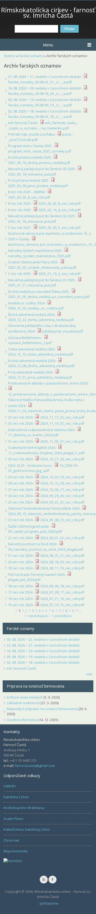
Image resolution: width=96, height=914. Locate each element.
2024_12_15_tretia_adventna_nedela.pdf (40, 354)
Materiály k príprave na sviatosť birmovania (42, 708)
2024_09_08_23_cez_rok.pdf (62, 519)
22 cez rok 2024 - (21, 537)
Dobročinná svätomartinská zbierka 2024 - (42, 429)
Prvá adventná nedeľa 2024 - (31, 372)
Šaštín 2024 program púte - (29, 526)
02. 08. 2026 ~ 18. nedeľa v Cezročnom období (43, 662)
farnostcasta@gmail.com (35, 765)
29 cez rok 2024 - (21, 477)
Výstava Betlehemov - (26, 337)
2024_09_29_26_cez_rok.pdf (62, 495)
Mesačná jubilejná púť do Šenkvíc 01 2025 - (43, 280)
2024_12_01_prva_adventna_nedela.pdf (40, 377)
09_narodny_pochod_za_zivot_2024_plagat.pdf (45, 549)
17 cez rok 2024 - (21, 592)
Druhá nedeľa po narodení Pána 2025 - (39, 291)
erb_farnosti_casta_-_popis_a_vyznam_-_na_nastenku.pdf (43, 125)
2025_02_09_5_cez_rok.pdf (59, 227)
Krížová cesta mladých (25, 697)
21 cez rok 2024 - (21, 555)
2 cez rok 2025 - (20, 273)
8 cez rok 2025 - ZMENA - (27, 191)
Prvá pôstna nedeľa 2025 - (29, 180)
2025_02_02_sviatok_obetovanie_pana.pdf (42, 267)
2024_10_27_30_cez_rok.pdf (62, 459)
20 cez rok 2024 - (21, 561)
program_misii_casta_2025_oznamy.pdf (39, 151)
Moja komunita (15, 851)
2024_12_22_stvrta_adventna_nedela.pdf (41, 319)
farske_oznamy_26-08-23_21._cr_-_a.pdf (40, 82)
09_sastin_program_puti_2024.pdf (35, 531)
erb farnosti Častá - (24, 122)
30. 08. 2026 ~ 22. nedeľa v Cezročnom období (43, 639)
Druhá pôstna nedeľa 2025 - (31, 157)
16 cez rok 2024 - (21, 598)
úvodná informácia (22, 719)
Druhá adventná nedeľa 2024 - (33, 360)
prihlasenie (49, 903)
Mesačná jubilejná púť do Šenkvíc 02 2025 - (43, 216)
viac (89, 673)
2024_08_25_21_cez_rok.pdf (62, 555)
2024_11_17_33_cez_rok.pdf (62, 417)
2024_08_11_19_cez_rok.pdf (62, 568)
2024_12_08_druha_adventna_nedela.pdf (41, 365)
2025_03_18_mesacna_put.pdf (32, 174)
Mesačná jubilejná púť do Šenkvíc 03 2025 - (43, 168)
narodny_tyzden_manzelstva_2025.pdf (39, 255)
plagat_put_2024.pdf (24, 579)
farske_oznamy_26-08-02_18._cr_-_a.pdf (40, 116)
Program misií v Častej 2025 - (31, 145)
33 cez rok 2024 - (21, 417)
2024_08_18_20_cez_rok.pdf (62, 561)
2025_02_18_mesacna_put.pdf (32, 221)
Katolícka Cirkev (16, 796)
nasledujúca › (39, 615)
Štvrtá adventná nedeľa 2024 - (32, 314)
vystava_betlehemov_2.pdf (30, 342)
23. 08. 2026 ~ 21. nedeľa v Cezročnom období (43, 645)
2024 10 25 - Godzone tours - (31, 465)
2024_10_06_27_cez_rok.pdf (62, 489)
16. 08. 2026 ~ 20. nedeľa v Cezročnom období (43, 650)
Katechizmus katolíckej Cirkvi (26, 829)
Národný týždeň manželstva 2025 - (36, 250)
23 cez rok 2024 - (21, 519)
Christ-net (11, 840)
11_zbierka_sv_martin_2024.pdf (33, 434)
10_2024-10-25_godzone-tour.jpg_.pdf (43, 468)
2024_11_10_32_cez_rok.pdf (62, 423)
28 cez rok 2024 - (21, 483)
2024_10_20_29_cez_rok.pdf (62, 477)
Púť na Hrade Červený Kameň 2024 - (37, 574)
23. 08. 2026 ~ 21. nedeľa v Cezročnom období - (45, 76)
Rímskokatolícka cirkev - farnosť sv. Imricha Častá (48, 12)
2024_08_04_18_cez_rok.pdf (62, 586)
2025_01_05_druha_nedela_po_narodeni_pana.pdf (49, 296)
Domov (9, 55)
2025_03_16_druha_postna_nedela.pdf (39, 162)
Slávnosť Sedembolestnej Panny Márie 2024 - (45, 508)
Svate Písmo (13, 818)
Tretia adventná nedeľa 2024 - (32, 349)
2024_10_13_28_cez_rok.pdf (62, 483)
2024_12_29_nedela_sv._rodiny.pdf (36, 308)
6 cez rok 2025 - (20, 209)
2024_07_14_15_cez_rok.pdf (62, 604)
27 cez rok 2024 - (21, 489)
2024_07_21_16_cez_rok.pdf (62, 598)
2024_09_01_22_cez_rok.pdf (62, 537)
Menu (48, 44)
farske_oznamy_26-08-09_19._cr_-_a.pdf (40, 105)
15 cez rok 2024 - (21, 604)
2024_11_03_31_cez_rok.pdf (62, 441)
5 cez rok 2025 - (20, 227)
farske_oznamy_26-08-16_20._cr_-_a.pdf (40, 93)
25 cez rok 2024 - (21, 502)
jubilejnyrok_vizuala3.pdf (62, 331)
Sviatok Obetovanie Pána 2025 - (34, 262)
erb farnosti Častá (21, 668)
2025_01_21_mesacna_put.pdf (32, 285)
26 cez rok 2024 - (21, 495)
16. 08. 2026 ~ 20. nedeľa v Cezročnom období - (45, 88)
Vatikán (9, 786)
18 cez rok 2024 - (21, 586)
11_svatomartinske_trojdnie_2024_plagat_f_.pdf (46, 452)
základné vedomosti (23, 702)
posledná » (63, 615)
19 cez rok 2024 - (21, 568)
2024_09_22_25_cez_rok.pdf (62, 502)
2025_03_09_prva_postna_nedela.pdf (38, 185)
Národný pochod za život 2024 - (33, 544)
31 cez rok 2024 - (21, 441)
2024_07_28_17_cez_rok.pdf (62, 592)
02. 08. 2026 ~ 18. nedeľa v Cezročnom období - (45, 111)
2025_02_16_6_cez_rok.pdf (59, 209)
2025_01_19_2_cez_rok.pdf (59, 273)
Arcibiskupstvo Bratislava (23, 807)
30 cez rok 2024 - (21, 459)
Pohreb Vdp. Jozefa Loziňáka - (32, 134)
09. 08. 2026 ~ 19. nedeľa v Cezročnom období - (45, 99)
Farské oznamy (31, 55)
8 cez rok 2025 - (20, 203)
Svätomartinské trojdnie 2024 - (33, 447)
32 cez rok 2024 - (21, 423)
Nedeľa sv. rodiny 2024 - (27, 303)
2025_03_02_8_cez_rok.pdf (29, 197)
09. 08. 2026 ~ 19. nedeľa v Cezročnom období (43, 656)
